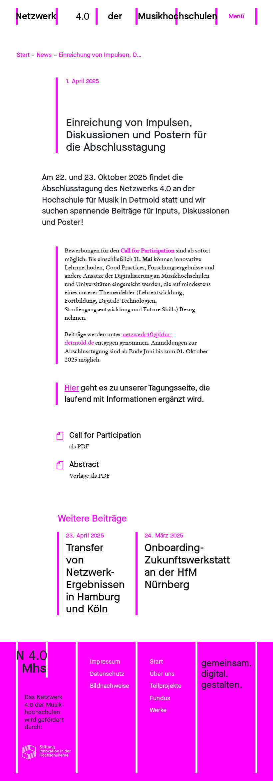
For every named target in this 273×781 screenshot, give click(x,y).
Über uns (162, 674)
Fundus (160, 698)
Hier (72, 388)
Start (23, 55)
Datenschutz (107, 674)
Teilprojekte (165, 686)
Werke (158, 710)
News (44, 55)
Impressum (105, 662)
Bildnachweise (110, 686)
